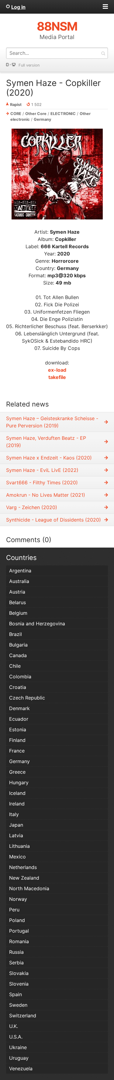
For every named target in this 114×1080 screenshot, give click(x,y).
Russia (16, 952)
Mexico (17, 857)
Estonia (17, 729)
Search (103, 53)
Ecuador (18, 719)
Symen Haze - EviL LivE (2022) (42, 470)
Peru (14, 910)
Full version (29, 65)
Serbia (16, 963)
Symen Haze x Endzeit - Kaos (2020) (49, 458)
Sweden (18, 1005)
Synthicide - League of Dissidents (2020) (53, 520)
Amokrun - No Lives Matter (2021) (45, 495)
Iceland (17, 793)
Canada (18, 655)
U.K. (13, 1026)
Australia (19, 581)
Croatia (17, 687)
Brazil (15, 634)
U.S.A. (15, 1037)
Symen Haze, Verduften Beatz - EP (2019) (46, 441)
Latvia (16, 835)
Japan (16, 825)
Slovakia (19, 973)
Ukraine (18, 1047)
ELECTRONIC (63, 113)
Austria (17, 592)
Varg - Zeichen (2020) (31, 507)
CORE (15, 113)
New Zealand (24, 878)
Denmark (19, 708)
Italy (14, 814)
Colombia (20, 676)
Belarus (17, 602)
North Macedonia (29, 888)
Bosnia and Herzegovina (37, 624)
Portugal (19, 931)
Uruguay (19, 1058)
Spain (15, 994)
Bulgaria (18, 645)
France (17, 751)
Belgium (18, 613)
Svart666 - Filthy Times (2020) (42, 482)
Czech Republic (27, 698)
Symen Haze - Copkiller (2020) (53, 88)
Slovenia (19, 984)
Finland (17, 740)
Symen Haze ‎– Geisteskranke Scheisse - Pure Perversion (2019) (52, 422)
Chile (15, 666)
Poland (17, 920)
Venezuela (21, 1068)
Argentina (20, 571)
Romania (19, 941)
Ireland (17, 804)
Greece (17, 772)
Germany (42, 119)
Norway (18, 899)
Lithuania (19, 846)
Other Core (36, 113)
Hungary (19, 782)
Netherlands (23, 867)
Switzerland (22, 1015)
